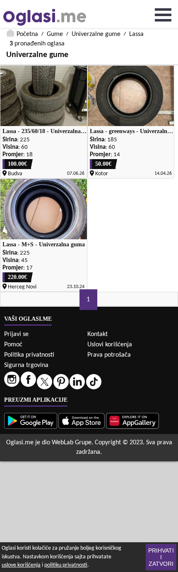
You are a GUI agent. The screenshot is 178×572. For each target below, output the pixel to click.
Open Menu (163, 14)
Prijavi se (16, 334)
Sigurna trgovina (26, 365)
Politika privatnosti (29, 355)
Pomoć (13, 344)
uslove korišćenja (21, 565)
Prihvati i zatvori (161, 557)
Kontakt (97, 334)
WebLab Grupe (71, 442)
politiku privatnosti (65, 565)
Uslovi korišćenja (109, 344)
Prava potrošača (109, 355)
